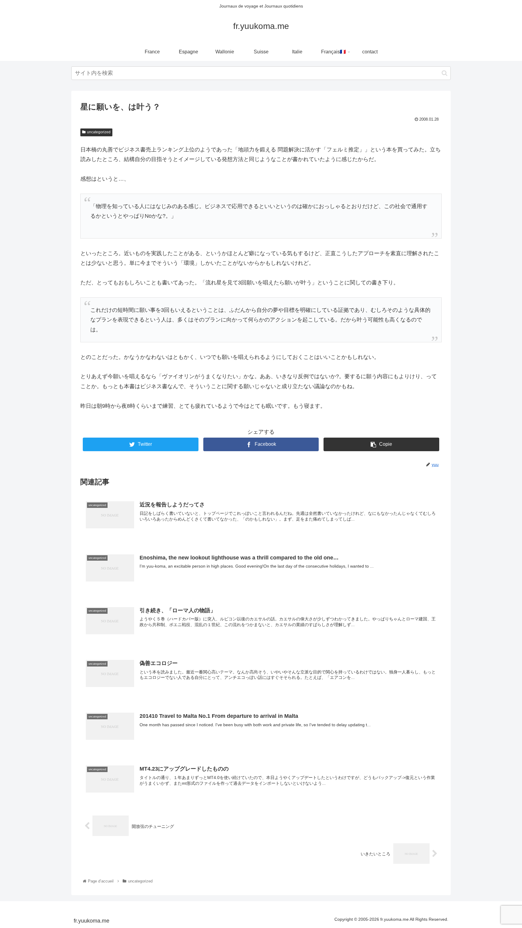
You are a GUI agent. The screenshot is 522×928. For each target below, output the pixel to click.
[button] (444, 73)
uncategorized (99, 132)
